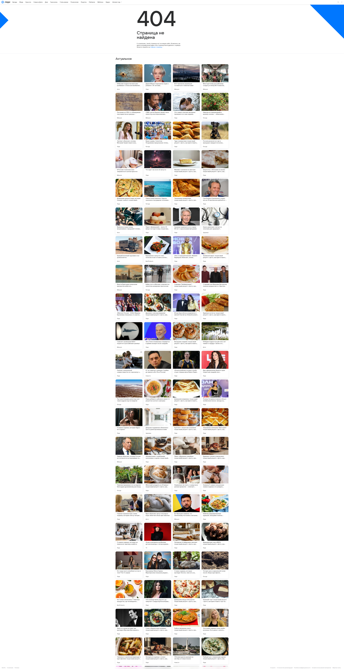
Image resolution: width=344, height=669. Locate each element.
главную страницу (156, 47)
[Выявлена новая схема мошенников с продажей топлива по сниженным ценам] (129, 221)
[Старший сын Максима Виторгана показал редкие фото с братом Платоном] (215, 278)
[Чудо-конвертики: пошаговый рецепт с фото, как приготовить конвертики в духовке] (186, 135)
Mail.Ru (4, 667)
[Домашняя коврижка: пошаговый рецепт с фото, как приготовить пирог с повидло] (186, 393)
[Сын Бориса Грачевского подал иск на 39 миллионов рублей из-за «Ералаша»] (215, 192)
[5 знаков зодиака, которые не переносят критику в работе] (129, 536)
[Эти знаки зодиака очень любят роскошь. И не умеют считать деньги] (215, 622)
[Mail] (2, 2)
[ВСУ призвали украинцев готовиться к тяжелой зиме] (186, 77)
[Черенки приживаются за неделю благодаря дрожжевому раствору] (129, 478)
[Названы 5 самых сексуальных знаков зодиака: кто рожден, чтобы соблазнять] (215, 478)
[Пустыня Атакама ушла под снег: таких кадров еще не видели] (129, 393)
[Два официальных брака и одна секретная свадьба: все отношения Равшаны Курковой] (215, 364)
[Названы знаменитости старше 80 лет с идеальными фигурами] (186, 221)
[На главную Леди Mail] (7, 2)
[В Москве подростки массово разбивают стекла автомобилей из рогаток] (129, 77)
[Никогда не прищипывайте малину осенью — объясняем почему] (215, 106)
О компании (10, 667)
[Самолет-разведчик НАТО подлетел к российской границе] (129, 335)
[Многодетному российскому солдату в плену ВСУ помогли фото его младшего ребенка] (215, 77)
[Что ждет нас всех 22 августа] (157, 163)
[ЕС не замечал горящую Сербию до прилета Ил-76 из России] (157, 364)
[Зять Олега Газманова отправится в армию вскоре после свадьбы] (157, 335)
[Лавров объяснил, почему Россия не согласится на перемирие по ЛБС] (129, 450)
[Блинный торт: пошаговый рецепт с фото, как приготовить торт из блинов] (215, 593)
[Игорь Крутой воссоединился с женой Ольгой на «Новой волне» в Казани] (186, 307)
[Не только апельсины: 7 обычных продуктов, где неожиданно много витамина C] (129, 593)
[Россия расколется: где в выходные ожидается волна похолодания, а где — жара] (215, 135)
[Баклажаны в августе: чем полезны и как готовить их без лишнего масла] (157, 249)
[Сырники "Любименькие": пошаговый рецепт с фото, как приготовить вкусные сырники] (186, 278)
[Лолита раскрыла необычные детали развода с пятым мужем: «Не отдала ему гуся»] (157, 536)
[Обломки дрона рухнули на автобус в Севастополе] (186, 650)
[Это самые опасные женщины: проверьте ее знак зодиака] (186, 106)
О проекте (272, 667)
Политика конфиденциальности (302, 667)
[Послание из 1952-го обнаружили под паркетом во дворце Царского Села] (129, 106)
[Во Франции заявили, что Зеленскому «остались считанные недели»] (186, 507)
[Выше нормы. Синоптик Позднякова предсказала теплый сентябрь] (157, 135)
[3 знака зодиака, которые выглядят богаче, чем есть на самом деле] (186, 564)
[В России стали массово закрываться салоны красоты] (129, 163)
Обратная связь (336, 667)
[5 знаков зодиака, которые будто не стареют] (129, 421)
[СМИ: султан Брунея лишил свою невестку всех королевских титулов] (157, 106)
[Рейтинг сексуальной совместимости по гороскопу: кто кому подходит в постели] (129, 364)
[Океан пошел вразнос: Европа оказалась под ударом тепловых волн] (157, 192)
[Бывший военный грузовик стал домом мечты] (129, 249)
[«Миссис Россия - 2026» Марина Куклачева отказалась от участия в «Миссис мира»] (129, 307)
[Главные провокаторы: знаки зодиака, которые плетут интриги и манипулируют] (129, 507)
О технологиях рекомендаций (284, 667)
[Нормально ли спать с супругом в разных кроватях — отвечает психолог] (186, 478)
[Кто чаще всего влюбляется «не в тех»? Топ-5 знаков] (129, 564)
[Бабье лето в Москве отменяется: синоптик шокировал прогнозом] (157, 278)
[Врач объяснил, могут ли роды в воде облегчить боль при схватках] (157, 507)
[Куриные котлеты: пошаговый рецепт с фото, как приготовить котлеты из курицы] (215, 307)
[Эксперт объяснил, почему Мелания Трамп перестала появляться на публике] (129, 135)
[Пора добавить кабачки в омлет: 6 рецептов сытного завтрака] (157, 393)
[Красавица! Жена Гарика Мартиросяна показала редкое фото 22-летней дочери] (157, 564)
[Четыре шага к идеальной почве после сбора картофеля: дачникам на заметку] (215, 564)
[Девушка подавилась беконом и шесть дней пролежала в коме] (157, 421)
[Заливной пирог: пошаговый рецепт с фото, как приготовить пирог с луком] (215, 249)
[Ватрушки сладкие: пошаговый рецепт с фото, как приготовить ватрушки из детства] (186, 335)
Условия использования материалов (321, 667)
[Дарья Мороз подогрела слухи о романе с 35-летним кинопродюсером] (157, 77)
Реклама (17, 667)
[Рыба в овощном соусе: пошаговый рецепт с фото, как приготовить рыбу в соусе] (186, 622)
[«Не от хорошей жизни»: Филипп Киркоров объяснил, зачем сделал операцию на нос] (186, 249)
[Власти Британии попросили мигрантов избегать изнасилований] (129, 278)
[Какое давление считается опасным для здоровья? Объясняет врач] (215, 221)
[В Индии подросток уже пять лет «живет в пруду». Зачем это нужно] (215, 335)
